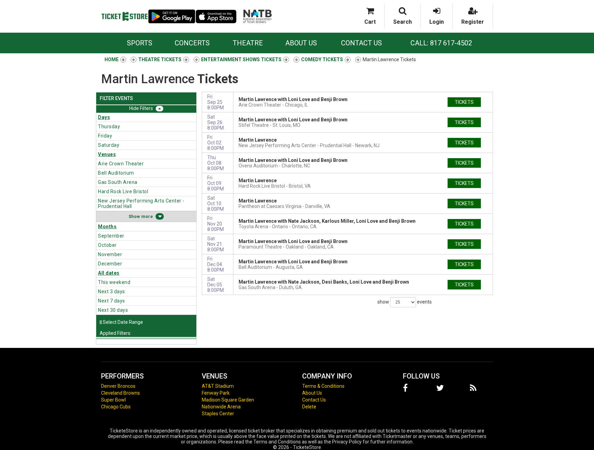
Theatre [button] (248, 43)
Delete (309, 406)
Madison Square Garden (228, 400)
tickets (464, 102)
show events (404, 301)
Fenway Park (216, 393)
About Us (301, 43)
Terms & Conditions (323, 386)
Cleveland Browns (120, 393)
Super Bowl (113, 400)
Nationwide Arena (221, 406)
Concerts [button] (192, 43)
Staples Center (218, 413)
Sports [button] (139, 43)
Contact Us (361, 43)
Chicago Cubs (116, 406)
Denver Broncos (118, 386)
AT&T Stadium (218, 386)
